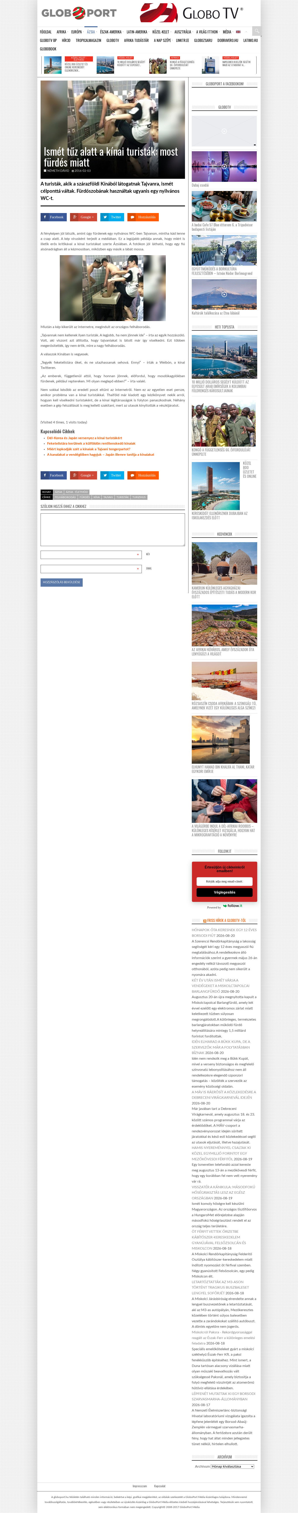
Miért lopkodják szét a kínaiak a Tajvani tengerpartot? (88, 449)
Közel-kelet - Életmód (79, 59)
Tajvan (108, 497)
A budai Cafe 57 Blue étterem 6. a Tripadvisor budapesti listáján (222, 227)
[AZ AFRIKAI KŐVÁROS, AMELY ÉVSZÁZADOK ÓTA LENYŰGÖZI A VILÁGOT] (226, 625)
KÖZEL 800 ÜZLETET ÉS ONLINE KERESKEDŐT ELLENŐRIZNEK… (76, 67)
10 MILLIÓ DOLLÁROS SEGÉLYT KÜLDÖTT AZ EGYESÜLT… (131, 63)
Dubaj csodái (200, 185)
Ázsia (58, 492)
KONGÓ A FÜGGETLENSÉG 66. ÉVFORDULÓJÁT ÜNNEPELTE (182, 65)
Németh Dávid (58, 171)
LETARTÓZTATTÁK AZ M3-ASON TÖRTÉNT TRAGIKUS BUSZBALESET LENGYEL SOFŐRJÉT (220, 1287)
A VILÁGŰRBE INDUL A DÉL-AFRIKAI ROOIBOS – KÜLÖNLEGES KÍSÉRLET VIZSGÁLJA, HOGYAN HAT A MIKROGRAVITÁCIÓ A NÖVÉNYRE (223, 830)
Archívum (202, 1466)
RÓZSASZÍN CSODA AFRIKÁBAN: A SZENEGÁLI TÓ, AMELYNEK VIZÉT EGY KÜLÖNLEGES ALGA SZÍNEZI (224, 705)
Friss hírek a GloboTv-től (226, 920)
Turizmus (139, 497)
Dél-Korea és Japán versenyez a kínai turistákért (84, 438)
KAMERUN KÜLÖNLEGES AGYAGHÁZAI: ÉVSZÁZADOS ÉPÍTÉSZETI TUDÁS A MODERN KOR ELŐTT (224, 592)
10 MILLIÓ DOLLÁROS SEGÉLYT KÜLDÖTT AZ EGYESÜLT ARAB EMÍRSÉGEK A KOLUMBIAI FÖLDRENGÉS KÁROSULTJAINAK (220, 386)
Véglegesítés (224, 892)
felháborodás (65, 497)
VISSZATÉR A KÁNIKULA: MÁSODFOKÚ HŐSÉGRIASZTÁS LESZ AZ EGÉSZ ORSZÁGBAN (223, 1192)
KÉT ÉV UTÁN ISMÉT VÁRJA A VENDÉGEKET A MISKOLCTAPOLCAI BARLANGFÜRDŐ (220, 986)
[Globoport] (79, 13)
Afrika (175, 58)
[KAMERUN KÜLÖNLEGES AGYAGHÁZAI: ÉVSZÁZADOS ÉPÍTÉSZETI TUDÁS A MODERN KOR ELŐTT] (226, 563)
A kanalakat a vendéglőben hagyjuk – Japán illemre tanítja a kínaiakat (100, 454)
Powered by (176, 463)
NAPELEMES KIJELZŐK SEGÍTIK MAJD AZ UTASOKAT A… (237, 63)
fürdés (85, 497)
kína (97, 497)
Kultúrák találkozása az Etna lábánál (216, 313)
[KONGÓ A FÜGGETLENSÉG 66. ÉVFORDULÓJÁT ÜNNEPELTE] (158, 65)
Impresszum (140, 1486)
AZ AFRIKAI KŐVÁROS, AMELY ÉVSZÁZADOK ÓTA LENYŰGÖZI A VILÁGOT (223, 652)
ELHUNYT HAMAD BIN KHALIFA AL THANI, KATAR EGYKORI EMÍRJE (223, 769)
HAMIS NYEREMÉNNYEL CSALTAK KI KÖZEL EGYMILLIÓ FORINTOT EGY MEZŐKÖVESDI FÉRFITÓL (221, 1153)
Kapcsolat (160, 1486)
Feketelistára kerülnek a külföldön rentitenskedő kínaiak (91, 443)
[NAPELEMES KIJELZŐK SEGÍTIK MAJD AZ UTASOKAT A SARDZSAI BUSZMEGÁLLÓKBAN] (210, 65)
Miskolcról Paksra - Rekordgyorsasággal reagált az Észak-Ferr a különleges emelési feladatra (223, 1338)
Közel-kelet (125, 58)
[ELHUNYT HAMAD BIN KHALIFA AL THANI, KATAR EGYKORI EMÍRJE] (222, 739)
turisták (122, 497)
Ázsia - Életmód (77, 492)
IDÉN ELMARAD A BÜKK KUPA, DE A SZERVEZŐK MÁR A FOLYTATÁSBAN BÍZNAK (221, 1047)
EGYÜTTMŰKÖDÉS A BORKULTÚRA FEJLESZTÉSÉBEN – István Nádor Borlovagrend (222, 271)
